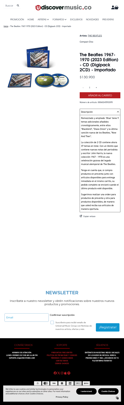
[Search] (18, 5)
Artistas (42, 19)
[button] (100, 216)
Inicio (6, 26)
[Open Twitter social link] (58, 373)
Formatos (58, 19)
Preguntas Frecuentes (61, 352)
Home (31, 19)
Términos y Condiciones (62, 358)
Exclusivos (76, 19)
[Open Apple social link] (65, 373)
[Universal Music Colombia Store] (63, 7)
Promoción (17, 19)
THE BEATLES (95, 35)
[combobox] (12, 5)
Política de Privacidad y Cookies (62, 355)
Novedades (92, 19)
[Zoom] (39, 69)
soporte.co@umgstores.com (22, 358)
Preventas (108, 19)
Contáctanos (62, 361)
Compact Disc (86, 41)
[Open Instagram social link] (62, 373)
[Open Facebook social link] (55, 373)
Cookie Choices (62, 363)
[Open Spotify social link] (68, 373)
